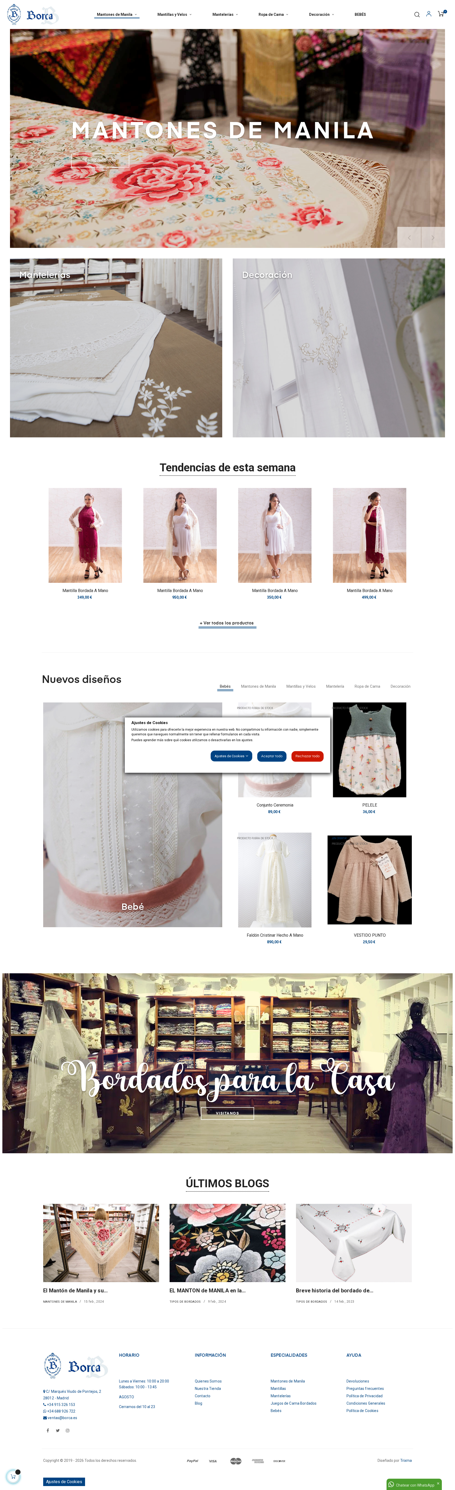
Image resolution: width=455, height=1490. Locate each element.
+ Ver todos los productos (227, 623)
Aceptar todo (272, 756)
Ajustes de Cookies (64, 1481)
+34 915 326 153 (61, 1405)
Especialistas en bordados (328, 1290)
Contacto (202, 1396)
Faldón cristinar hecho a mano (275, 935)
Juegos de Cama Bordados (293, 1403)
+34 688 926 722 (61, 1411)
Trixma (406, 1460)
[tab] (225, 687)
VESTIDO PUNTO (370, 935)
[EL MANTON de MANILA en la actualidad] (101, 1242)
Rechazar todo (307, 756)
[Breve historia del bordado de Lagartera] (227, 1242)
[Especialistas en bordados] (354, 1242)
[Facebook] (48, 1431)
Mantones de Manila (288, 1381)
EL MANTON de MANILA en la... (81, 1290)
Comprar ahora (100, 161)
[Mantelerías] (116, 347)
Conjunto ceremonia (275, 805)
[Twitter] (58, 1431)
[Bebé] (132, 814)
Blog (198, 1403)
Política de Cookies (362, 1411)
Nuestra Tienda (208, 1388)
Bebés (276, 1411)
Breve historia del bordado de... (208, 1290)
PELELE (369, 805)
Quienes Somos (208, 1381)
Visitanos (227, 1113)
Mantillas (278, 1388)
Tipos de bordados (59, 1301)
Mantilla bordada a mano (85, 590)
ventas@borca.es (62, 1418)
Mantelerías (306, 1301)
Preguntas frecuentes (365, 1388)
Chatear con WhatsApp (415, 1485)
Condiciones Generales (366, 1403)
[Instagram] (68, 1431)
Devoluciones (358, 1381)
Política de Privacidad (365, 1396)
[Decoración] (339, 347)
